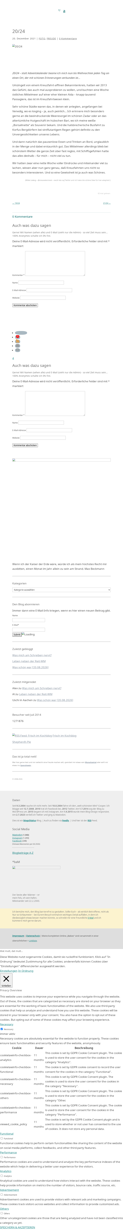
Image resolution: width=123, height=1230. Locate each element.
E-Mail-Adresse (19, 290)
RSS (89, 820)
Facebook (17, 840)
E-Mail (91, 917)
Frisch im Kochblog (64, 735)
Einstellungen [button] (8, 971)
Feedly (65, 820)
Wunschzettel (90, 762)
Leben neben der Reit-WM (29, 661)
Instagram (17, 837)
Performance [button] (8, 1152)
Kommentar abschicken (25, 305)
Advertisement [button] (9, 1190)
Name (15, 282)
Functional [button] (6, 1133)
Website (16, 297)
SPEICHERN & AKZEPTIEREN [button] (17, 1227)
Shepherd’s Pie (21, 742)
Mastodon (17, 834)
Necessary (8, 1029)
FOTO (42, 38)
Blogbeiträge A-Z (22, 853)
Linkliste (33, 940)
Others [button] (4, 1209)
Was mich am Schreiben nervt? (32, 655)
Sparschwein (25, 765)
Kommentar (18, 275)
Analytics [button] (5, 1171)
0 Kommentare (68, 38)
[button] (21, 333)
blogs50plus (29, 820)
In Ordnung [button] (25, 971)
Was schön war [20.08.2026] (30, 667)
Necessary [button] (6, 1024)
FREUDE (51, 38)
